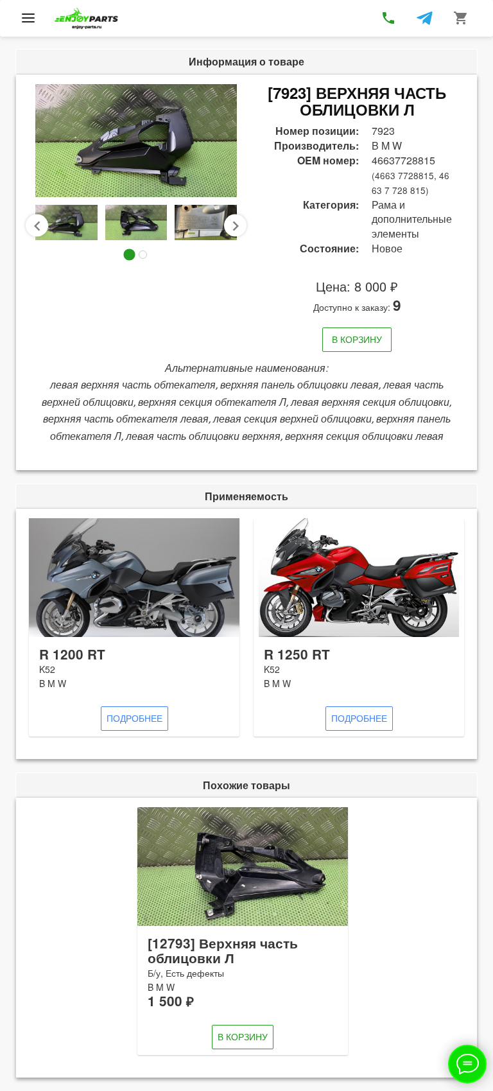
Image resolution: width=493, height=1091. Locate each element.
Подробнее (134, 717)
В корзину (357, 339)
